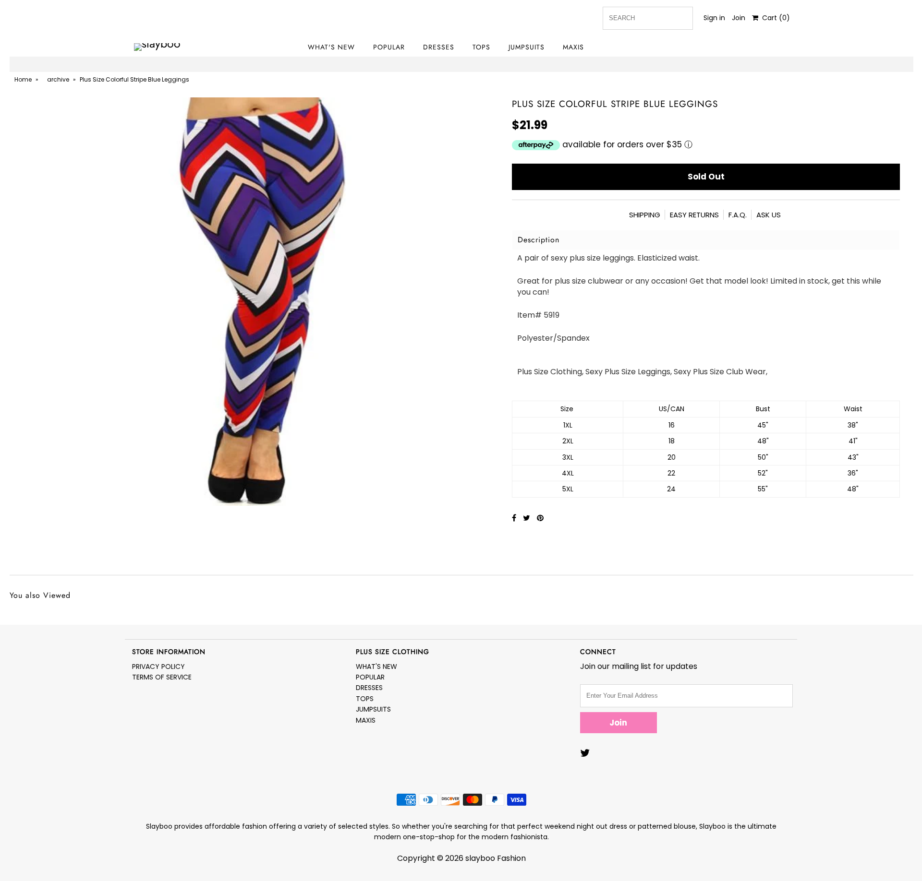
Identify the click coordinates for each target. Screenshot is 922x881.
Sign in (714, 18)
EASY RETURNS (694, 215)
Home (23, 79)
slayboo (480, 858)
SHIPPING (644, 215)
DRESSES (438, 47)
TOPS (481, 47)
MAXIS (573, 47)
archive (58, 79)
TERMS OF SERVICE (162, 677)
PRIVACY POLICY (158, 666)
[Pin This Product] (540, 518)
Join (738, 18)
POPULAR (389, 47)
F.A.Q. (737, 215)
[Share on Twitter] (527, 518)
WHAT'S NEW (331, 47)
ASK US (768, 215)
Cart (774, 18)
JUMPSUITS (527, 47)
